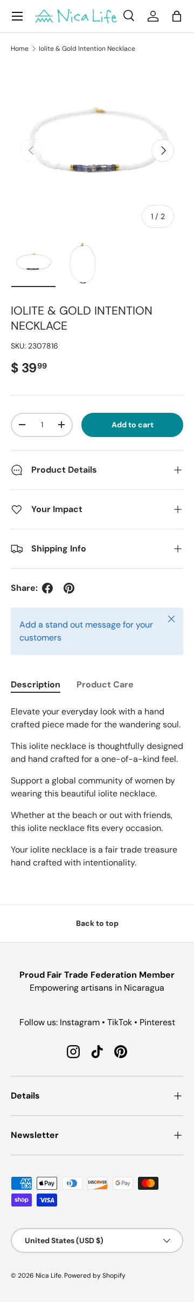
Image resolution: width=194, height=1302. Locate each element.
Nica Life (48, 1275)
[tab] (35, 684)
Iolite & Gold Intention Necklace (87, 48)
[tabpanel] (97, 787)
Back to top (97, 923)
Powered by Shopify (95, 1275)
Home (20, 48)
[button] (177, 16)
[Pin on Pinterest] (69, 588)
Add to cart (133, 425)
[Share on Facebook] (47, 588)
